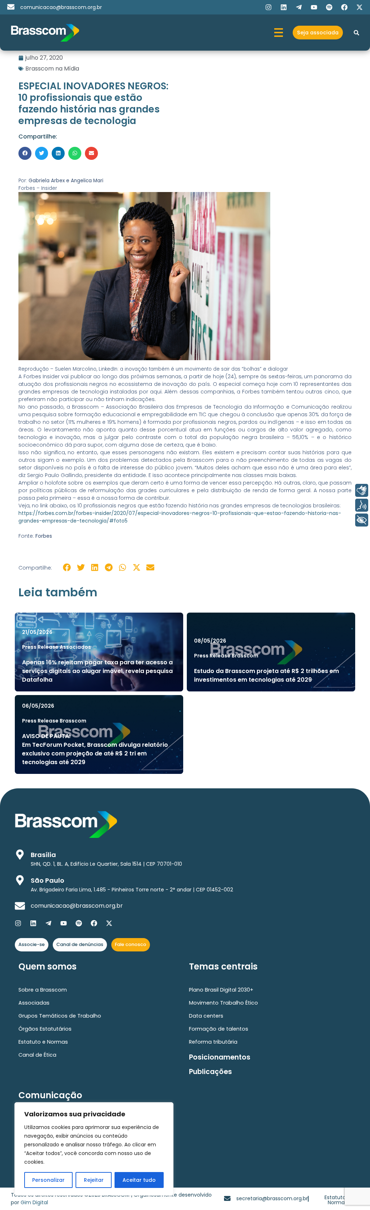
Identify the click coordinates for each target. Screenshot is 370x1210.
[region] (93, 1149)
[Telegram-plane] (299, 7)
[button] (24, 153)
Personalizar (48, 1180)
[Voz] (361, 505)
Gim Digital (34, 1202)
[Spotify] (329, 7)
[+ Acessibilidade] (361, 520)
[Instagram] (268, 7)
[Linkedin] (283, 7)
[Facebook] (344, 7)
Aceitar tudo (139, 1180)
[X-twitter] (359, 7)
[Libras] (361, 490)
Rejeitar (94, 1180)
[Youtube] (314, 7)
